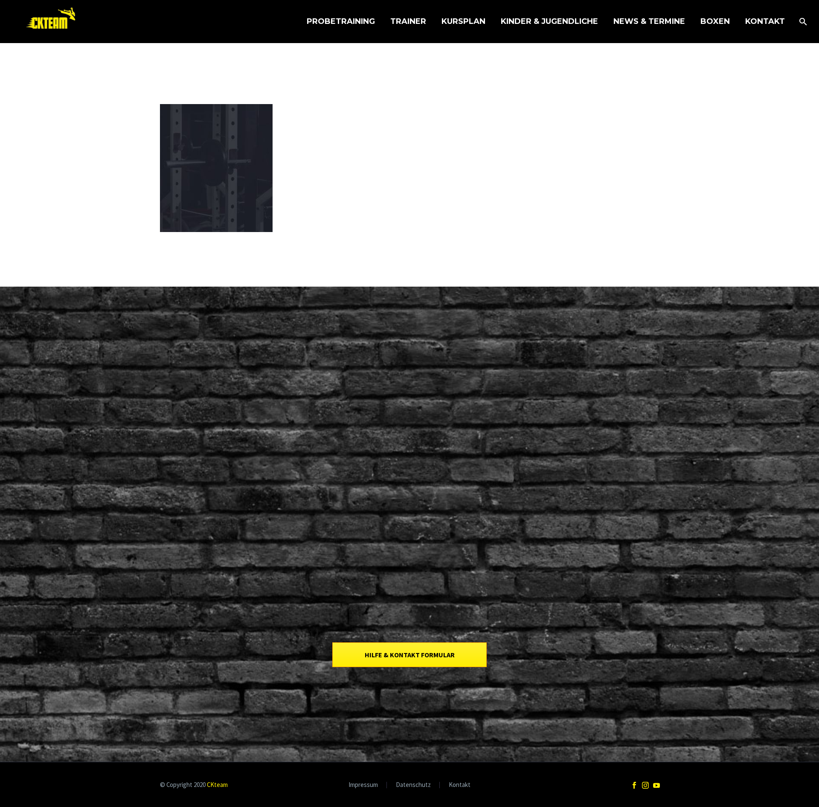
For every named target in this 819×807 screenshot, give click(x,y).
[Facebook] (634, 785)
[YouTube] (656, 785)
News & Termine (649, 21)
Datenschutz (413, 785)
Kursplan (463, 21)
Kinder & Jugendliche (549, 21)
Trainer (408, 21)
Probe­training (341, 21)
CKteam (217, 785)
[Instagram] (645, 785)
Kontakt (765, 21)
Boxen (715, 21)
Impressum (363, 785)
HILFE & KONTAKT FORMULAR (410, 654)
